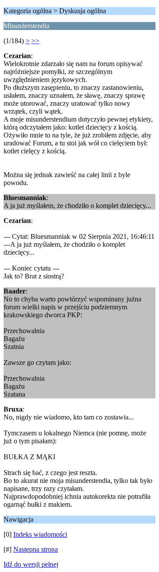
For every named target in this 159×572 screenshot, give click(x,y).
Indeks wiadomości (40, 534)
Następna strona (35, 549)
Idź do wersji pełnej (31, 564)
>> (35, 41)
